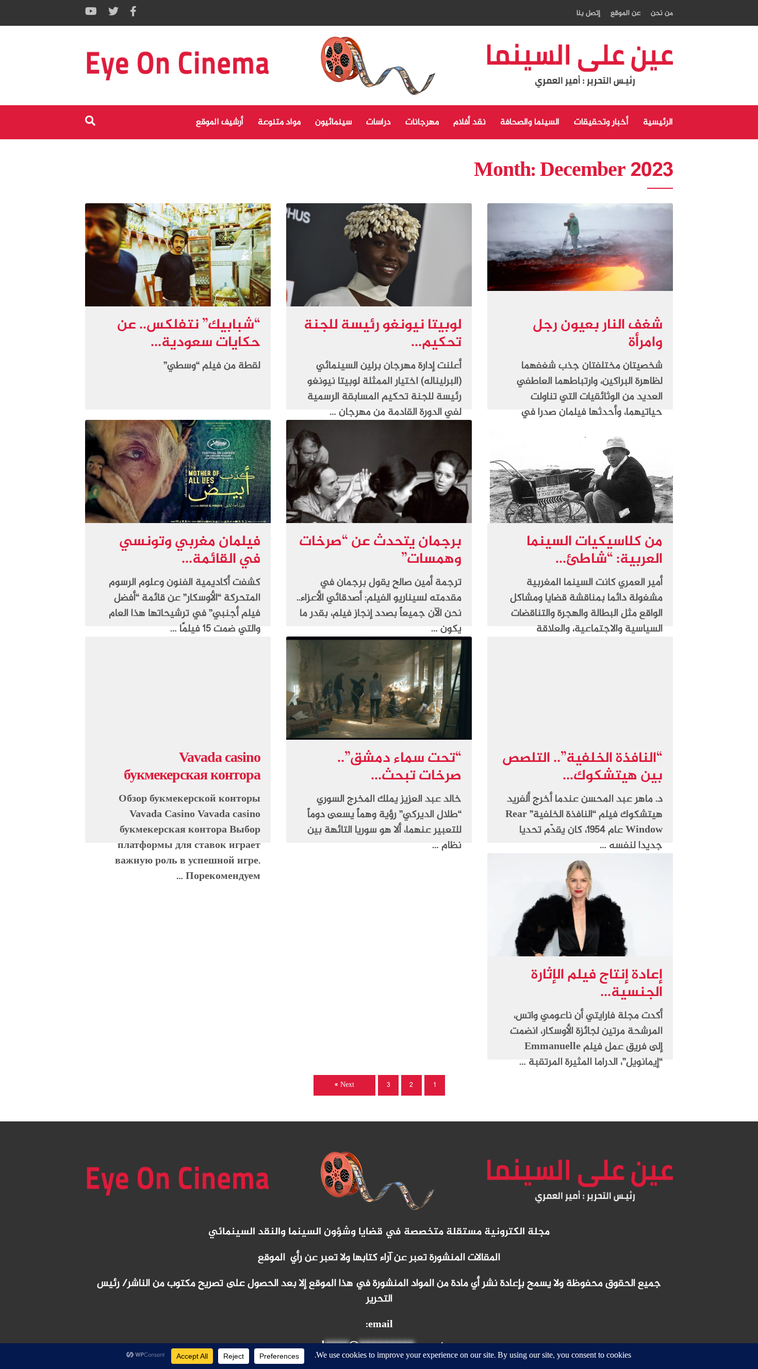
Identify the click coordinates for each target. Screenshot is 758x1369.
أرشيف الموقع (219, 122)
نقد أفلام (469, 122)
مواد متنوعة (279, 122)
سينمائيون (333, 122)
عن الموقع (625, 13)
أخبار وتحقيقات (601, 122)
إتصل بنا (588, 13)
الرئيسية (658, 122)
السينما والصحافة (529, 122)
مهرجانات (422, 122)
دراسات (378, 122)
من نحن (662, 13)
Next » (344, 1085)
